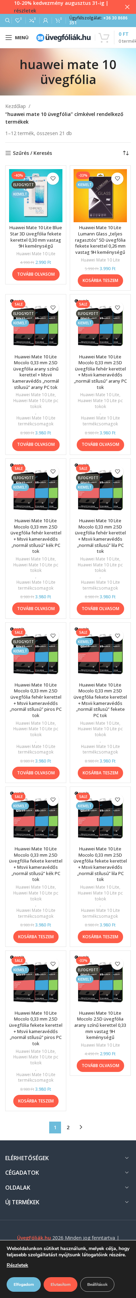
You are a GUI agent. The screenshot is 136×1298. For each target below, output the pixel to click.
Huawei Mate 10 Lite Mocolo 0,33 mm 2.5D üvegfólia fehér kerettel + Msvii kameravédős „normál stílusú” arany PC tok (100, 372)
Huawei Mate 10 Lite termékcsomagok (35, 421)
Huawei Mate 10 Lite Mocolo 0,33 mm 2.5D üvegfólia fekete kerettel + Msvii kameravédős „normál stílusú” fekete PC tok (100, 700)
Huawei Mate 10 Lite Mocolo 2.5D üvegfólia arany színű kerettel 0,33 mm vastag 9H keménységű (100, 1025)
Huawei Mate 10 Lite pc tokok (35, 403)
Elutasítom (60, 1284)
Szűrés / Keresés (32, 153)
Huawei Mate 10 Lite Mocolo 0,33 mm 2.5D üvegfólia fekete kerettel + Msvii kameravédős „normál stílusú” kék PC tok (35, 864)
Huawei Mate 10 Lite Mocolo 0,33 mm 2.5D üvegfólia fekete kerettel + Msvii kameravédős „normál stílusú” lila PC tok (100, 864)
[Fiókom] (46, 20)
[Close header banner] (127, 7)
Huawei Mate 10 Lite (35, 254)
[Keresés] (7, 20)
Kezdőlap (15, 106)
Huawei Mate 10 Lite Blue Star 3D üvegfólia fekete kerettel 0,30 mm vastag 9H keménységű (35, 237)
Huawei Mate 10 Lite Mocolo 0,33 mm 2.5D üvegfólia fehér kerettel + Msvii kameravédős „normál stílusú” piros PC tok (36, 700)
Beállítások (97, 1284)
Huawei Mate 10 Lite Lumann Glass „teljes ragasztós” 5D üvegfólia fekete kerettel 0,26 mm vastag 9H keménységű (100, 240)
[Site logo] (63, 37)
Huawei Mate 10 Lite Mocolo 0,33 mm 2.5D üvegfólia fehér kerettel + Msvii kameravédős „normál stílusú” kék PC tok (35, 536)
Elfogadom (24, 1284)
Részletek (17, 1265)
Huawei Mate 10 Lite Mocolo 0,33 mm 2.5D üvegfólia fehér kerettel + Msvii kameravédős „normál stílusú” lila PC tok (100, 536)
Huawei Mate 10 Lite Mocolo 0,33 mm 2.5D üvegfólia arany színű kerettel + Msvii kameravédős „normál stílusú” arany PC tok (36, 372)
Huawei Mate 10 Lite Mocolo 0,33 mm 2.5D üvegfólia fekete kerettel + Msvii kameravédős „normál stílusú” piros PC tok (35, 1028)
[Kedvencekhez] (53, 179)
